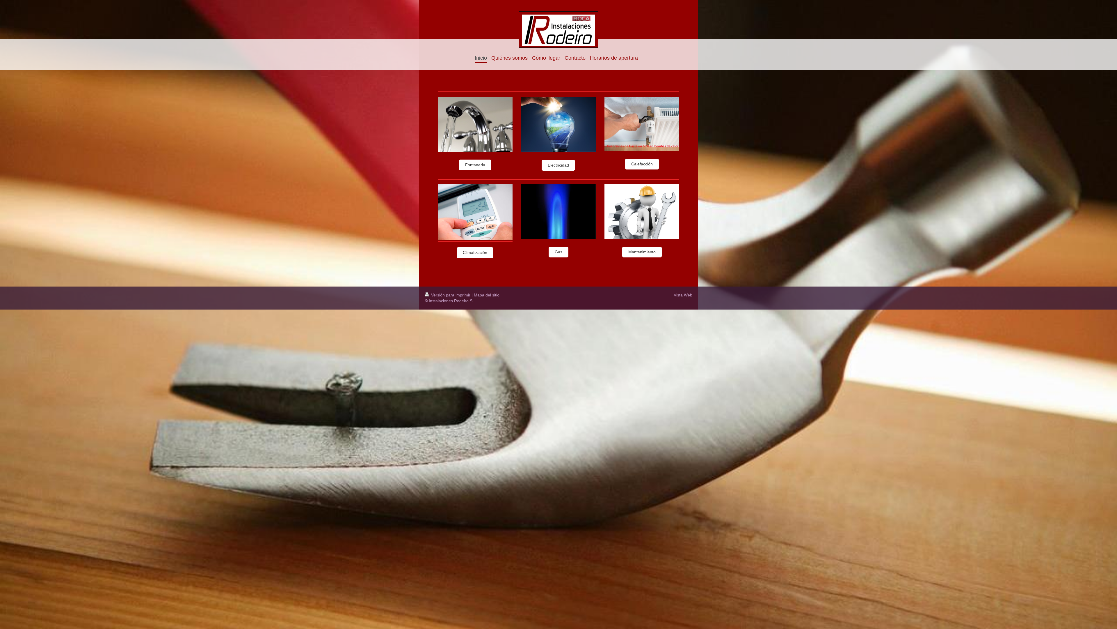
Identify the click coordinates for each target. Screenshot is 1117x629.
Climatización (475, 252)
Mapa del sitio (486, 295)
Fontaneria (475, 164)
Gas (558, 252)
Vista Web (683, 295)
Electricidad (558, 165)
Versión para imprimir (451, 295)
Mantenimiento (642, 252)
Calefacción (642, 164)
